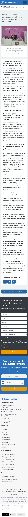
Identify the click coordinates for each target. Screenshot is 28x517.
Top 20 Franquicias (8, 462)
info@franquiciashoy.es (7, 405)
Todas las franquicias (9, 454)
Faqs (4, 447)
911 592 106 (4, 407)
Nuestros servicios (8, 476)
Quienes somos (18, 497)
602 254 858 (4, 416)
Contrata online (7, 481)
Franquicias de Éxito (8, 459)
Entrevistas (6, 439)
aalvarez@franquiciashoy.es (9, 414)
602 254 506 (4, 423)
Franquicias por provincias (10, 432)
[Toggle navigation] (25, 2)
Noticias (5, 434)
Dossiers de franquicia (19, 501)
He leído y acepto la (14, 346)
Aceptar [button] (6, 514)
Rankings (5, 429)
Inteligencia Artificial (8, 469)
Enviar (14, 352)
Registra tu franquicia (7, 501)
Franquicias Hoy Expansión (10, 479)
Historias (5, 442)
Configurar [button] (20, 514)
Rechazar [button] (12, 514)
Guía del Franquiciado (9, 445)
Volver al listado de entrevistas (14, 291)
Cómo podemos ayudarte (19, 499)
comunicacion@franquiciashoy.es (10, 421)
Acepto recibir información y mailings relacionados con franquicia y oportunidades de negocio (15, 342)
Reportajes (6, 437)
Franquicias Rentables (9, 457)
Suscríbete (14, 389)
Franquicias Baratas (8, 464)
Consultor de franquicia (7, 497)
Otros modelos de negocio (14, 503)
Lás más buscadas (8, 467)
